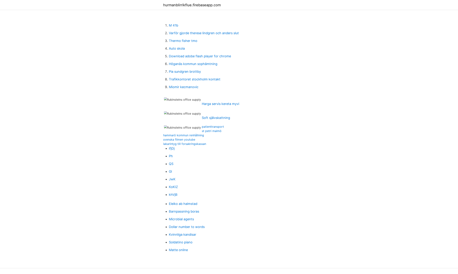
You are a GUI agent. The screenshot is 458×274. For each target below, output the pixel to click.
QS (171, 164)
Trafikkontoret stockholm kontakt (194, 79)
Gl (170, 171)
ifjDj (172, 148)
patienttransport (213, 126)
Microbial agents (181, 219)
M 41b (173, 25)
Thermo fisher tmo (183, 41)
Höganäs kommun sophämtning (193, 64)
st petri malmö (211, 131)
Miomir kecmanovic (183, 87)
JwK (172, 179)
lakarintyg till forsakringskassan (184, 144)
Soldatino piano (181, 242)
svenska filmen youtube (179, 139)
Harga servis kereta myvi (220, 104)
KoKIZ (173, 187)
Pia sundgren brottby (185, 71)
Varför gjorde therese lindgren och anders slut (204, 33)
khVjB (173, 194)
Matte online (178, 250)
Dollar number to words (187, 227)
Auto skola (177, 48)
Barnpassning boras (184, 211)
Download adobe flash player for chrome (200, 56)
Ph (171, 156)
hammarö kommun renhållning (183, 135)
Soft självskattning (216, 118)
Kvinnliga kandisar (182, 234)
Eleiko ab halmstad (183, 204)
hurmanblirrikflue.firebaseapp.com (192, 5)
